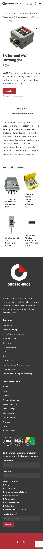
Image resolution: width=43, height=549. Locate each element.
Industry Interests (11, 481)
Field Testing (7, 325)
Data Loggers (22, 17)
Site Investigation (9, 347)
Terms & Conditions (10, 404)
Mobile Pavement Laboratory (13, 334)
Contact (5, 426)
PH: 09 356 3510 (9, 431)
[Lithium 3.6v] (31, 222)
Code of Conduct (9, 417)
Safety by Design (9, 409)
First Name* (8, 460)
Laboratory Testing (10, 330)
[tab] (21, 109)
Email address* (10, 514)
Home (5, 13)
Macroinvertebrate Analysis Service (16, 365)
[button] (40, 3)
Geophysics (7, 343)
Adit (4, 352)
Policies (5, 391)
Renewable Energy (9, 369)
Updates (6, 387)
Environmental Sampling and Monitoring (17, 374)
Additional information (21, 113)
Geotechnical (16, 13)
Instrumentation (8, 360)
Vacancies (6, 422)
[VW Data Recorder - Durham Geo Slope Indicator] (31, 181)
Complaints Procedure (11, 400)
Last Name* (8, 471)
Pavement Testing (9, 338)
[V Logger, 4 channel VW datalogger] (12, 185)
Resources (6, 395)
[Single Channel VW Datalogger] (12, 224)
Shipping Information (10, 413)
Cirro (4, 356)
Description (21, 108)
